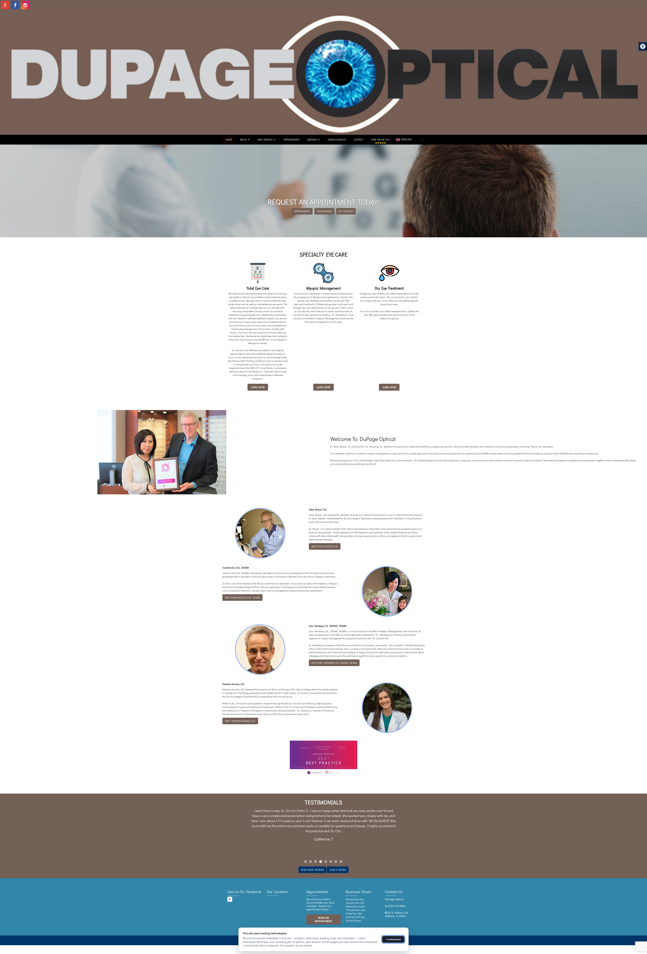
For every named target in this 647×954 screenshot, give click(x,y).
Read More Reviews (312, 869)
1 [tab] (305, 861)
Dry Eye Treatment (389, 288)
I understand (393, 939)
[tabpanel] (323, 821)
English (406, 139)
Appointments (291, 139)
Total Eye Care (257, 288)
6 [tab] (330, 861)
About (243, 139)
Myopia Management (323, 288)
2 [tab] (310, 861)
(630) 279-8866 (397, 906)
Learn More (258, 387)
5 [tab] (325, 861)
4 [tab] (320, 861)
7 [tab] (335, 861)
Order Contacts (337, 139)
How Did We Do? (380, 139)
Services (312, 139)
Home (229, 139)
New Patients (265, 139)
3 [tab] (315, 861)
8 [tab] (341, 861)
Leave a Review (337, 869)
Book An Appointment (323, 919)
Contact (358, 139)
